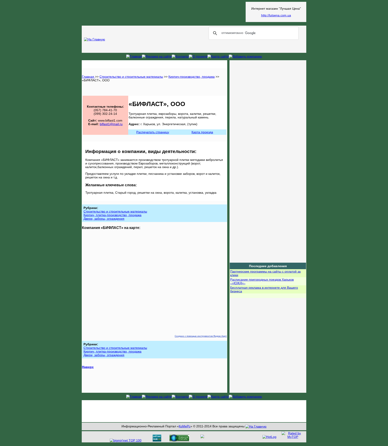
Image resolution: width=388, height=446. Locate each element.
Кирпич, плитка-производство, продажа (112, 215)
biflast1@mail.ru (111, 124)
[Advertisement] (163, 12)
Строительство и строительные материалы (131, 76)
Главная (88, 76)
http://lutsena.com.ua (276, 15)
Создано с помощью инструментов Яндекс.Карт (201, 336)
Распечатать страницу (152, 132)
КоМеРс (184, 426)
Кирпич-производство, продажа (191, 76)
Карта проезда (202, 132)
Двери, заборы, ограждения (104, 218)
